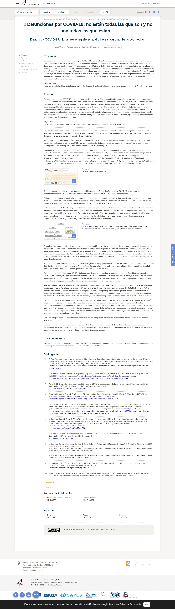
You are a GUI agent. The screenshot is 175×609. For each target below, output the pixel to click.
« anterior (61, 12)
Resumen (24, 55)
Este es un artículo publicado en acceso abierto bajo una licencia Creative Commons (89, 529)
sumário (47, 12)
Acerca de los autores (111, 47)
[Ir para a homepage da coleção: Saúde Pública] (24, 3)
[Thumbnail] (61, 176)
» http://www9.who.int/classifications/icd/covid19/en (68, 388)
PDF (107, 12)
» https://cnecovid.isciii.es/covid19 (61, 438)
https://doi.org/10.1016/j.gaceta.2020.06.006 (103, 19)
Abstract (24, 58)
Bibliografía (25, 66)
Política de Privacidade (130, 604)
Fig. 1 (138, 155)
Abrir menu (18, 4)
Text (22, 61)
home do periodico (26, 12)
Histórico (24, 72)
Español (147, 3)
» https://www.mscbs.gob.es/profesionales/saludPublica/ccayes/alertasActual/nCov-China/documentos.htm (88, 378)
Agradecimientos (27, 64)
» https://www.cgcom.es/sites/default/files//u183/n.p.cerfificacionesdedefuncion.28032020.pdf (83, 399)
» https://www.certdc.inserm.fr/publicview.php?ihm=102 (69, 468)
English (158, 3)
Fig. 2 (59, 213)
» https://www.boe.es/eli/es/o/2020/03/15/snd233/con (68, 428)
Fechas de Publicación (29, 69)
